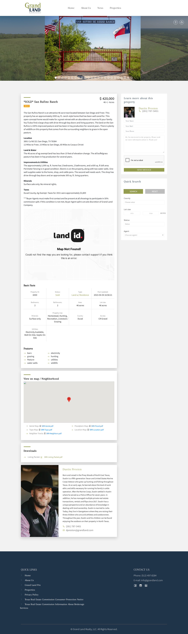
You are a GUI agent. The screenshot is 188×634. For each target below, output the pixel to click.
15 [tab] (102, 78)
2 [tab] (59, 78)
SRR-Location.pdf (97, 429)
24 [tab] (132, 78)
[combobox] (144, 202)
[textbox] (144, 202)
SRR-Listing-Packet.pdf (53, 457)
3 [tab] (62, 78)
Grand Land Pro (33, 585)
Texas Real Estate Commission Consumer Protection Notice (54, 599)
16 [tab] (105, 78)
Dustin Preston (72, 469)
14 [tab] (99, 78)
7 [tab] (75, 78)
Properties (115, 7)
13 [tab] (95, 78)
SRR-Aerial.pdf (47, 426)
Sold (57, 295)
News (100, 7)
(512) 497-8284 (148, 575)
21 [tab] (122, 78)
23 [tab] (128, 78)
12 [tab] (92, 78)
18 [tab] (112, 78)
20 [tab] (118, 78)
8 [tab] (79, 78)
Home (71, 7)
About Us (86, 7)
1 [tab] (56, 78)
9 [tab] (82, 78)
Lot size (127, 209)
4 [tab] (66, 78)
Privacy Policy (31, 594)
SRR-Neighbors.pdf (54, 433)
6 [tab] (72, 78)
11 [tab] (89, 78)
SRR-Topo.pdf (46, 429)
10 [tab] (85, 78)
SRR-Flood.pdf (97, 426)
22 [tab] (125, 78)
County (127, 198)
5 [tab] (69, 78)
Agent (126, 231)
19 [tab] (115, 78)
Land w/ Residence (80, 295)
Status (127, 220)
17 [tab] (108, 78)
